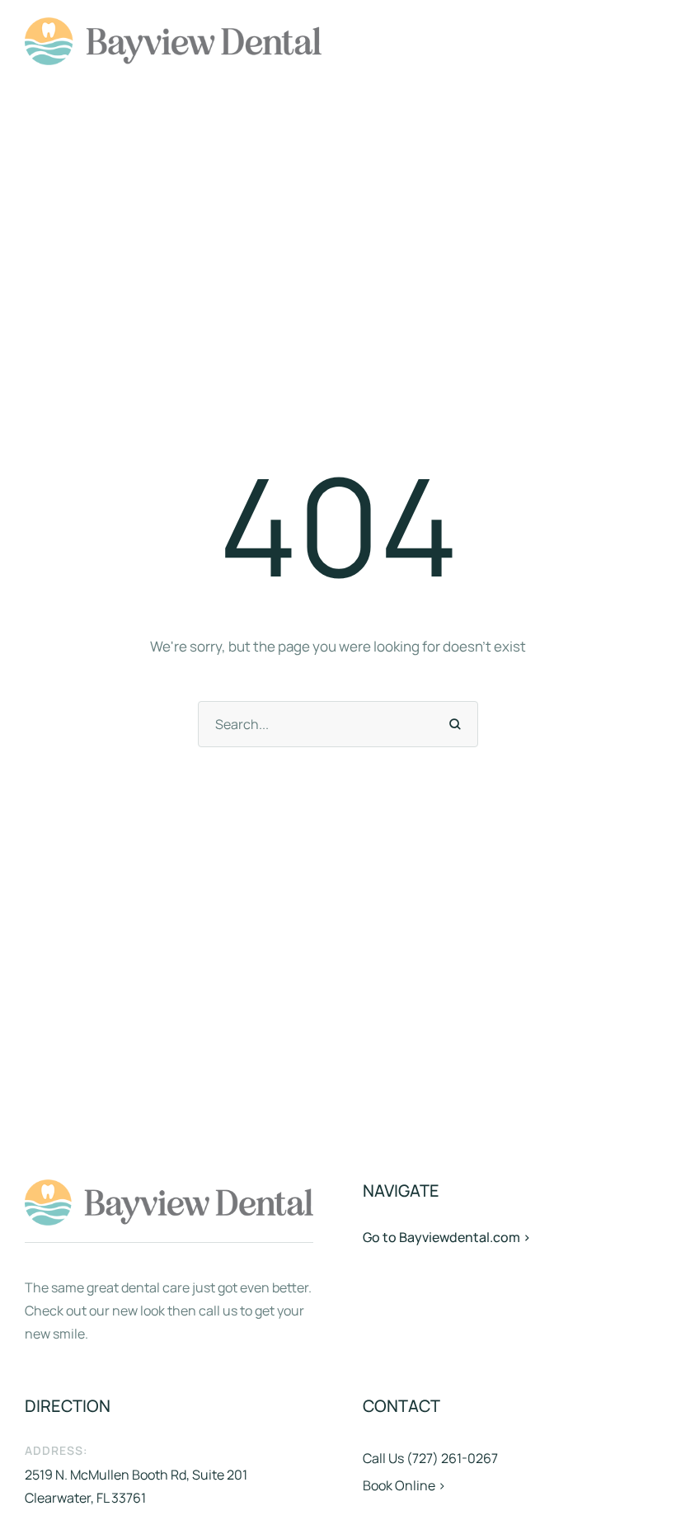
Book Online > (404, 1485)
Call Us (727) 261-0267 (430, 1458)
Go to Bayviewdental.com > (447, 1237)
